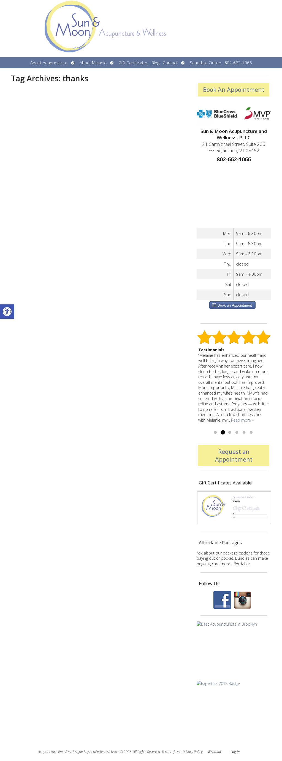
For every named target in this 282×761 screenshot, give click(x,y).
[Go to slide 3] (229, 432)
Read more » (242, 420)
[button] (7, 311)
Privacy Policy (192, 751)
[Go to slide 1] (215, 432)
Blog (155, 63)
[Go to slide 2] (222, 432)
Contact (170, 63)
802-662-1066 (238, 63)
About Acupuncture (48, 63)
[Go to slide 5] (244, 432)
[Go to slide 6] (251, 432)
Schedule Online (205, 63)
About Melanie (93, 63)
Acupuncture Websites (54, 751)
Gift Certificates (133, 63)
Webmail (214, 751)
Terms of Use (171, 751)
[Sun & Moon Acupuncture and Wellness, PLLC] (141, 28)
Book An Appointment (233, 89)
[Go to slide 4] (237, 432)
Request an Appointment (234, 455)
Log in (235, 751)
